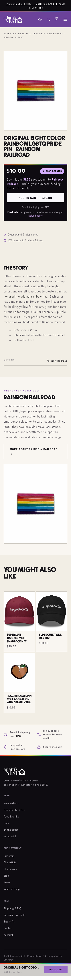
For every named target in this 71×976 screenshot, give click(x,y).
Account (8, 934)
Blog (6, 875)
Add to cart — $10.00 (35, 198)
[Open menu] (65, 19)
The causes (10, 869)
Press (7, 882)
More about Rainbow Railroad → (34, 451)
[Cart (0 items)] (57, 19)
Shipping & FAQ (12, 908)
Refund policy (35, 215)
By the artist (11, 829)
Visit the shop (12, 888)
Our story (9, 855)
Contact (8, 928)
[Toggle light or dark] (40, 19)
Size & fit (9, 921)
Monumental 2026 (14, 809)
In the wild (10, 836)
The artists (10, 862)
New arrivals (11, 803)
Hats (6, 823)
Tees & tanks (11, 816)
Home (6, 33)
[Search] (48, 19)
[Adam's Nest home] (13, 19)
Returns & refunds (14, 914)
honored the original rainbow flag (26, 296)
